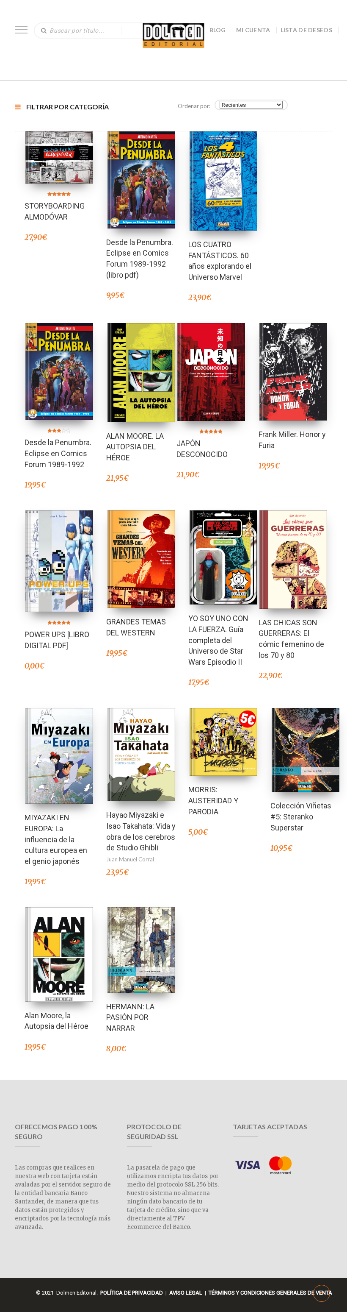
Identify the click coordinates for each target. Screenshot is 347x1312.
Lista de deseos (307, 29)
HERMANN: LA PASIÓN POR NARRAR (130, 1017)
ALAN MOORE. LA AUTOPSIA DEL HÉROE (135, 447)
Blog (217, 29)
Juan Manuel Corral (130, 859)
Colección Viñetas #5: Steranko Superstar (300, 816)
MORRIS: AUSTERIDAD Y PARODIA (213, 800)
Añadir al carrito (141, 168)
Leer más (59, 744)
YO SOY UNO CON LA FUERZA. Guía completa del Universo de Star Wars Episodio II (218, 640)
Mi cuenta (253, 29)
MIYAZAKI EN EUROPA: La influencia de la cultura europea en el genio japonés (56, 839)
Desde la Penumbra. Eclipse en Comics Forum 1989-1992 (58, 453)
